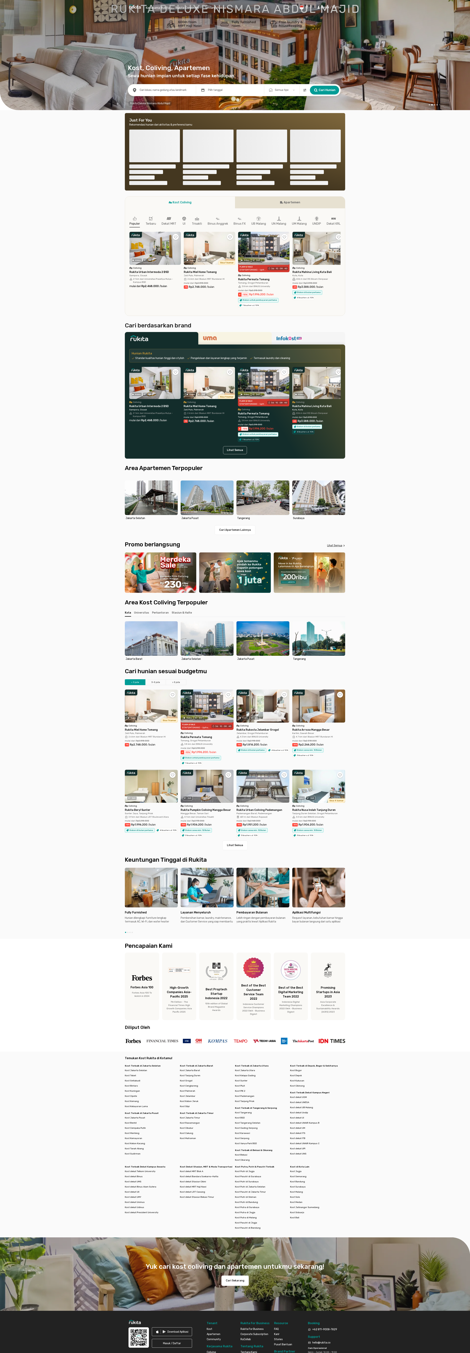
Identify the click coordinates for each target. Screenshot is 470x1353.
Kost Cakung (186, 1052)
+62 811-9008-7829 (324, 1249)
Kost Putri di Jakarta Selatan (250, 1106)
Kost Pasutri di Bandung (248, 1147)
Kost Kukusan (297, 1000)
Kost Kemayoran (133, 1058)
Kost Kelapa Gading (245, 995)
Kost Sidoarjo (297, 1132)
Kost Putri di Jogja (244, 1091)
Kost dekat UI (297, 1037)
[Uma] (235, 259)
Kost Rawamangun (190, 1042)
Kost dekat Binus (134, 1096)
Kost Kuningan (132, 1010)
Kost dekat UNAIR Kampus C (304, 1063)
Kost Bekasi (241, 1074)
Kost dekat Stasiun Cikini (193, 1101)
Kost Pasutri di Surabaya (248, 1096)
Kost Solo (295, 1116)
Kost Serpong (242, 1058)
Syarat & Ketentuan (169, 1300)
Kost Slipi (185, 1026)
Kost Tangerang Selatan (247, 1042)
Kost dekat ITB (297, 1058)
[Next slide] (341, 420)
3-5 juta (155, 602)
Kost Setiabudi (132, 1000)
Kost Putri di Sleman (245, 1116)
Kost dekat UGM (298, 1016)
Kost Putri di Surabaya (246, 1101)
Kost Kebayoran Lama (136, 1026)
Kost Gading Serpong (246, 1047)
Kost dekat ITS (297, 1052)
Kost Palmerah (187, 1010)
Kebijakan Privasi (189, 1300)
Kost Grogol (186, 1000)
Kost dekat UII (132, 1111)
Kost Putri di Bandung (246, 1121)
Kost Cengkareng (189, 1005)
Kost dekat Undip (299, 1032)
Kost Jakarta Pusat (135, 1037)
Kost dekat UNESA (299, 1022)
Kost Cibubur (186, 1047)
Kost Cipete (131, 1015)
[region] (235, 420)
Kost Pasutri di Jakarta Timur (250, 1111)
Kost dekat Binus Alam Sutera (140, 1106)
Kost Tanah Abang (134, 1068)
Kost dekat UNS (298, 1073)
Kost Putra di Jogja (245, 1132)
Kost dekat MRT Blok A (191, 1091)
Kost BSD (240, 1037)
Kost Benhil (131, 1042)
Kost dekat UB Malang (301, 1027)
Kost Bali (294, 1137)
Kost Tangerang (243, 1032)
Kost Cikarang (242, 1079)
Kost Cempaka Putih (135, 1047)
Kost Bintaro (131, 1005)
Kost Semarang (298, 1096)
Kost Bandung (297, 1101)
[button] (329, 7)
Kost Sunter (241, 1000)
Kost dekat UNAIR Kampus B (304, 1042)
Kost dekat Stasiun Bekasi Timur (197, 1116)
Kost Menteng (132, 1052)
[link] (172, 1251)
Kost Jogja (295, 1091)
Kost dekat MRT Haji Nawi (193, 1106)
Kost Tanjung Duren (190, 995)
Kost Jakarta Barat (190, 990)
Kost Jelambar (187, 1015)
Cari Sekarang (235, 1200)
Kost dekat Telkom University (140, 1091)
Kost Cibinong (297, 1005)
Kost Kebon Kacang (135, 1063)
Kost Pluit (240, 1005)
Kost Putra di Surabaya (247, 1127)
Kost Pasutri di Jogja (246, 1142)
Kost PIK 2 (240, 1010)
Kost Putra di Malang (246, 1137)
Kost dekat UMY (133, 1116)
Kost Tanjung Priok (244, 1021)
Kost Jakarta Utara (245, 990)
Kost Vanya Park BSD (246, 1063)
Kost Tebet (130, 995)
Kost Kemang (132, 1021)
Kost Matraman (188, 1058)
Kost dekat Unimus (135, 1121)
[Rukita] (161, 259)
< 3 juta (135, 602)
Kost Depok (296, 995)
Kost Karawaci (242, 1052)
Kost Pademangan (244, 1015)
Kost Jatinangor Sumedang (304, 1127)
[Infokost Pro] (308, 259)
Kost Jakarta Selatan (136, 990)
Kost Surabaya (298, 1106)
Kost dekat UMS (133, 1101)
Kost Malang (296, 1111)
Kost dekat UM (297, 1047)
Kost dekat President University (141, 1132)
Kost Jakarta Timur (190, 1037)
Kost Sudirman (132, 1073)
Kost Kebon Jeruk (189, 1021)
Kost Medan (296, 1121)
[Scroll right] (340, 170)
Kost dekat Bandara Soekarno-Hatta (199, 1096)
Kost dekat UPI (297, 1068)
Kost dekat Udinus (134, 1127)
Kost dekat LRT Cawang (192, 1111)
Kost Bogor (296, 990)
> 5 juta (176, 602)
